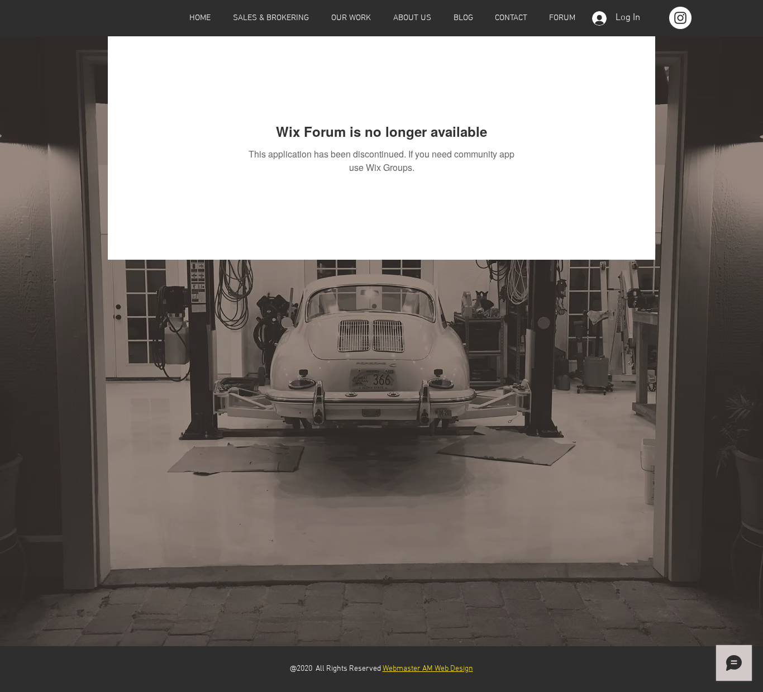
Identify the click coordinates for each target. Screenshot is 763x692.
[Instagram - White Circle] (680, 18)
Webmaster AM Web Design (428, 669)
